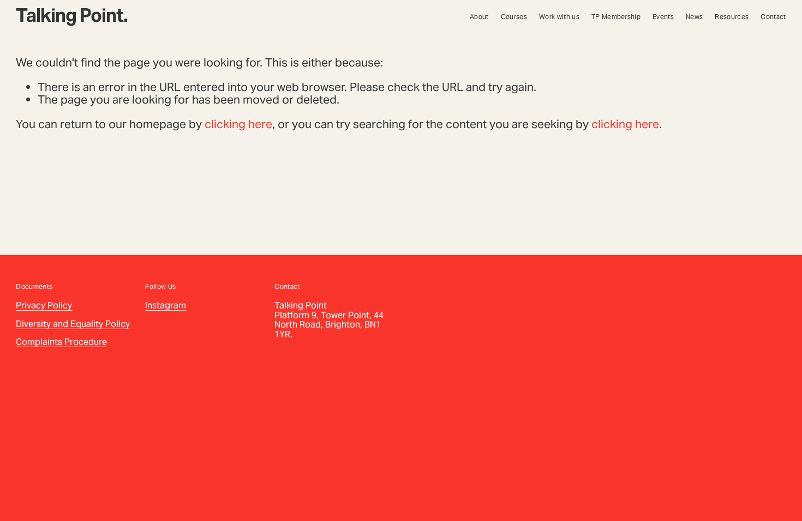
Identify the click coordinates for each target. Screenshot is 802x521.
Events (663, 17)
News (694, 17)
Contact (773, 17)
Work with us (559, 17)
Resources (732, 17)
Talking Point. (72, 15)
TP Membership (616, 17)
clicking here (238, 124)
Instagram (165, 306)
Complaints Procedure (61, 342)
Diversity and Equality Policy (73, 324)
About (479, 17)
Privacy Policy (44, 306)
